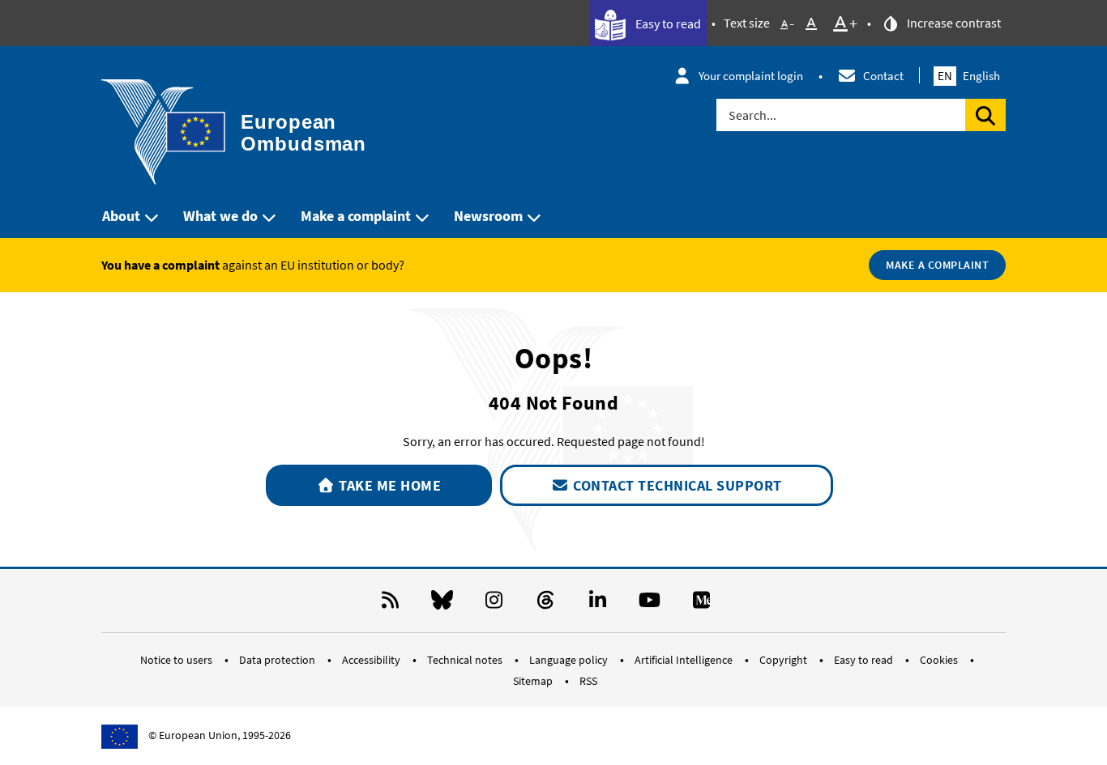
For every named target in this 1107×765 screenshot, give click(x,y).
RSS (588, 681)
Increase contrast (952, 23)
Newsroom (488, 215)
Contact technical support (676, 485)
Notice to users (177, 659)
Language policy (569, 659)
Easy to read (667, 23)
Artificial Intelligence (685, 659)
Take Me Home (389, 485)
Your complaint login (751, 75)
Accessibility (372, 659)
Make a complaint (356, 215)
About (121, 215)
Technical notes (466, 659)
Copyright (784, 659)
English (969, 75)
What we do (220, 215)
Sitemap (534, 681)
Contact (883, 75)
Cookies (940, 659)
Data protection (278, 659)
